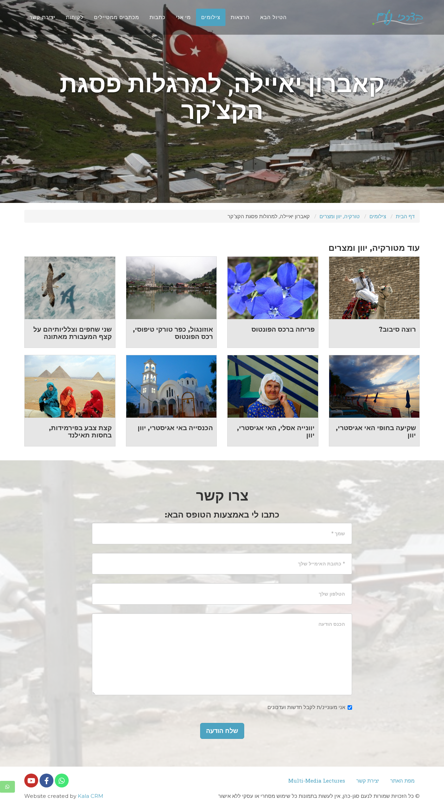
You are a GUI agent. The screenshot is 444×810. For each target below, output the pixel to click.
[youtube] (31, 780)
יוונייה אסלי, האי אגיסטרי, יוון (276, 431)
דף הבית (405, 216)
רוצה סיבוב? (397, 329)
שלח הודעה (222, 731)
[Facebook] (46, 780)
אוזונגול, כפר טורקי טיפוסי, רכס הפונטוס (173, 333)
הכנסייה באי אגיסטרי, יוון (175, 428)
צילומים (377, 216)
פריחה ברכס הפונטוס (283, 329)
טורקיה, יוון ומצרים (339, 216)
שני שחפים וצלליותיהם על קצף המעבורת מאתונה (72, 333)
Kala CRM (90, 796)
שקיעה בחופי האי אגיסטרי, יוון (376, 431)
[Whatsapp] (62, 780)
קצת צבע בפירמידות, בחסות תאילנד (80, 431)
